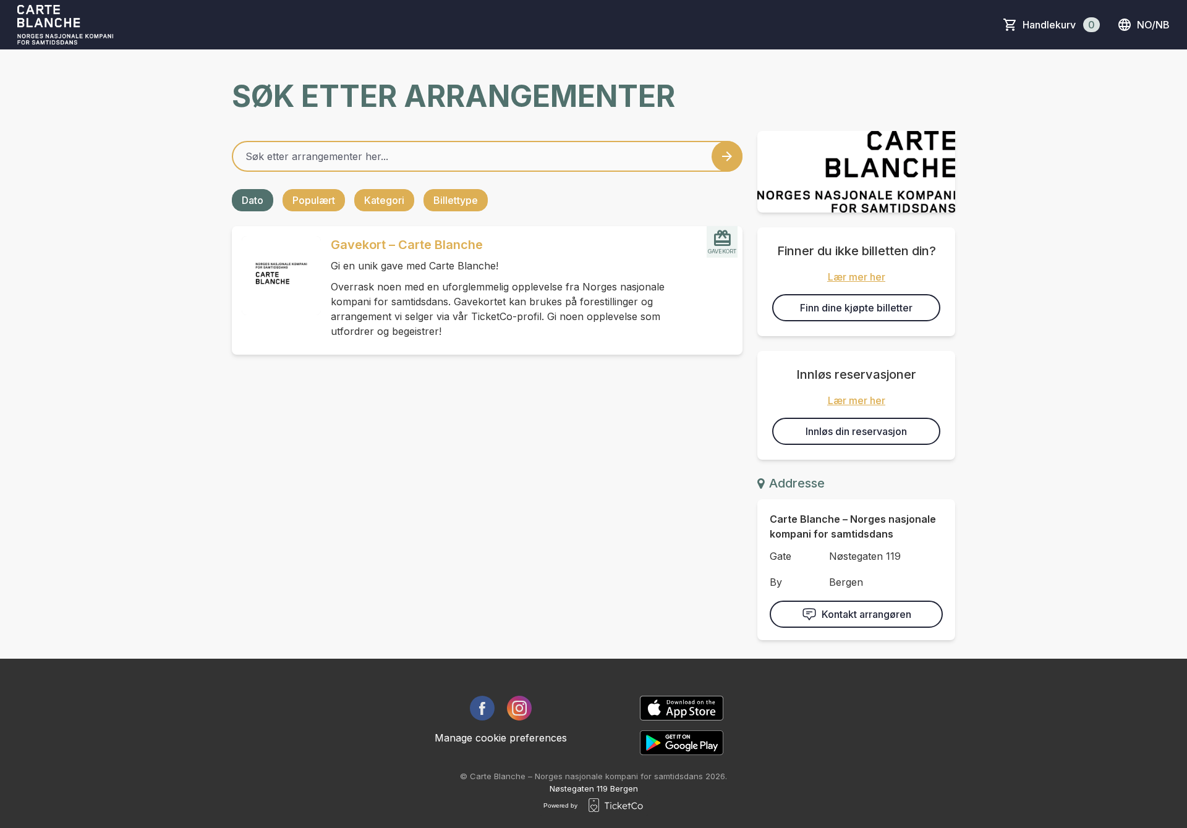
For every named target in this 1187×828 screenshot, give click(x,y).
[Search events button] (727, 156)
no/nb (1153, 25)
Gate (780, 556)
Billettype (455, 200)
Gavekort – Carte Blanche (407, 244)
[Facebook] (482, 708)
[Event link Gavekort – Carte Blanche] (276, 275)
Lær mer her (856, 277)
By (776, 582)
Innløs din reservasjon (856, 431)
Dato (252, 200)
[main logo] (65, 24)
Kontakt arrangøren (866, 614)
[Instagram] (519, 708)
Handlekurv (1059, 25)
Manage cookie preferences (501, 738)
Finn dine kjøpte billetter (856, 308)
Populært (313, 200)
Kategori (384, 200)
